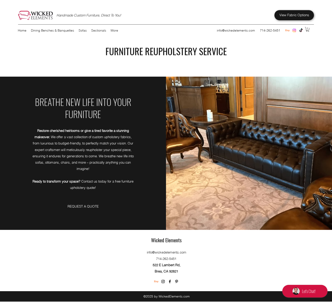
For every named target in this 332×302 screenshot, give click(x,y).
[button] (307, 29)
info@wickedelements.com (236, 30)
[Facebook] (170, 281)
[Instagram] (294, 30)
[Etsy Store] (287, 30)
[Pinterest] (176, 281)
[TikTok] (301, 30)
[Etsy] (156, 281)
